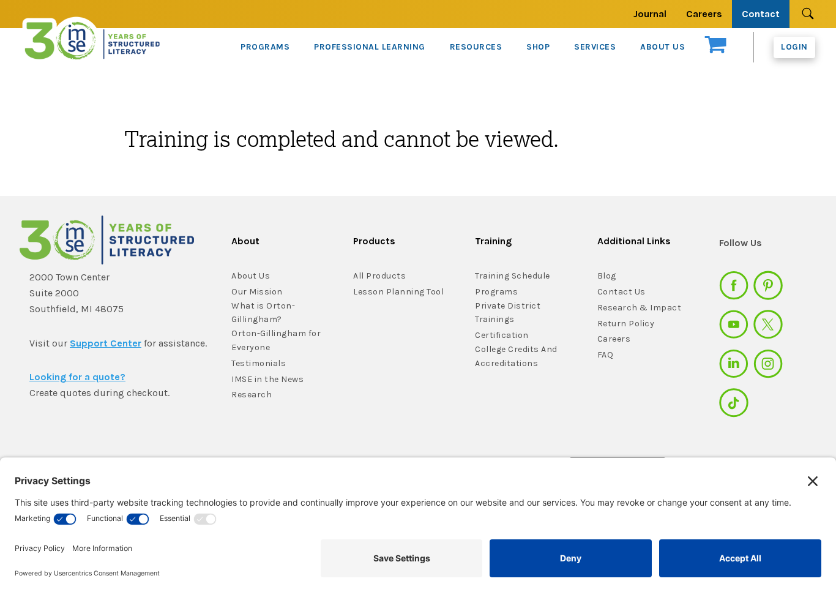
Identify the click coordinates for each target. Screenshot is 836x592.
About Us (250, 276)
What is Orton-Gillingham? (263, 313)
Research (251, 394)
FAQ (605, 355)
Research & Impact (639, 307)
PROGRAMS (265, 47)
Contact (761, 14)
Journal (649, 14)
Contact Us (621, 292)
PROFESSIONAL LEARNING (369, 47)
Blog (606, 276)
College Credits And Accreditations (516, 356)
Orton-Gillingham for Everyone (276, 340)
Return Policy (626, 323)
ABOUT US (662, 47)
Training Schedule (512, 276)
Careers (704, 14)
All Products (379, 276)
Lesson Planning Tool (398, 292)
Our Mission (257, 292)
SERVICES (595, 47)
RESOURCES (476, 47)
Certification (502, 335)
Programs (496, 292)
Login (794, 47)
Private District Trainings (507, 313)
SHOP (538, 47)
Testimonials (258, 363)
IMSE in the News (267, 379)
